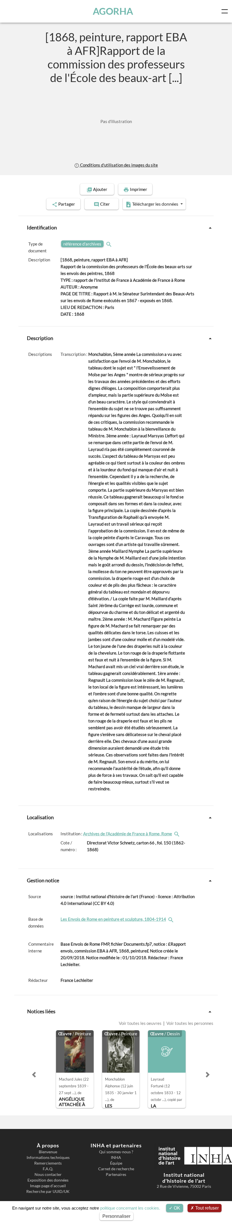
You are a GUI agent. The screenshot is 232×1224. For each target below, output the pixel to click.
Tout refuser (206, 1208)
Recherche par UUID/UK (48, 1191)
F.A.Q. (48, 1168)
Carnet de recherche (116, 1168)
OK (176, 1208)
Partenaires (116, 1174)
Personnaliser (116, 1216)
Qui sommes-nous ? (116, 1151)
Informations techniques (48, 1157)
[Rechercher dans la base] (171, 919)
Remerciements (48, 1163)
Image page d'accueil (48, 1185)
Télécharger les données (155, 203)
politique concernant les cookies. (130, 1208)
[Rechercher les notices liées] (177, 833)
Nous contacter (48, 1174)
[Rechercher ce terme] (109, 243)
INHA (116, 1157)
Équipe (116, 1163)
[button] (34, 1074)
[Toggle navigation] (226, 11)
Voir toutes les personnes (189, 1023)
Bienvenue (48, 1151)
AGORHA (113, 11)
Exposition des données (47, 1180)
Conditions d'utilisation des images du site (118, 164)
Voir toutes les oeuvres (140, 1023)
